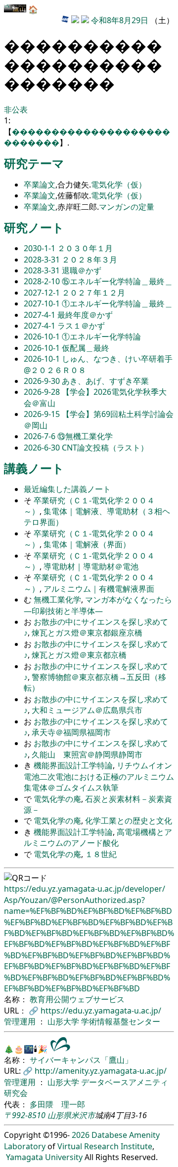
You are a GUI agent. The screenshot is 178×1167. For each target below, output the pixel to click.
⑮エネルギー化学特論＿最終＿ (117, 281)
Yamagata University (44, 1157)
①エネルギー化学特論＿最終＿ (117, 303)
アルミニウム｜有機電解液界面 (99, 588)
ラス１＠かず (81, 325)
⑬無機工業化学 (85, 436)
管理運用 (21, 1021)
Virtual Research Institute (104, 1146)
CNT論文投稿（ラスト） (105, 447)
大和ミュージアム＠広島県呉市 (87, 710)
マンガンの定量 (126, 206)
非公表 (16, 109)
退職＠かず (81, 270)
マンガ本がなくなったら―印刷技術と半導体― (98, 605)
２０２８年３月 (89, 259)
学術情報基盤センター (120, 1021)
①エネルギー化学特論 (101, 336)
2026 (80, 1134)
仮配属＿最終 (85, 347)
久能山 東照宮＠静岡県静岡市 (87, 754)
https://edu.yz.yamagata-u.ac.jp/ (101, 1010)
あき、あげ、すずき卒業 (105, 381)
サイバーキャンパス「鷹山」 (81, 1059)
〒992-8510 (24, 1115)
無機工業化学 (57, 599)
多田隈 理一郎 (57, 1104)
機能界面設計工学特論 (73, 765)
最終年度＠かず (85, 314)
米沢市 (83, 1115)
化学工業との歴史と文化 (128, 820)
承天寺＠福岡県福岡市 (71, 732)
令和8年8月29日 (119, 20)
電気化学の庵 (57, 798)
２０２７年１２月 (93, 292)
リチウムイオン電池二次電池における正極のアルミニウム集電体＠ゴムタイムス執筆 (99, 776)
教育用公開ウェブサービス (77, 999)
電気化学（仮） (118, 184)
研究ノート (34, 227)
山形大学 (64, 1021)
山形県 (59, 1115)
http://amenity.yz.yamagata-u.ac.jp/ (101, 1070)
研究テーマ (34, 163)
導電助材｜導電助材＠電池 (91, 566)
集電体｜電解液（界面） (87, 544)
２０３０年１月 (85, 248)
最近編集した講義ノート (67, 489)
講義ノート (34, 468)
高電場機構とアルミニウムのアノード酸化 (98, 837)
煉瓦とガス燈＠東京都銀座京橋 (87, 632)
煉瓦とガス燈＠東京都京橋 (79, 654)
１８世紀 (101, 854)
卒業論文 (39, 184)
